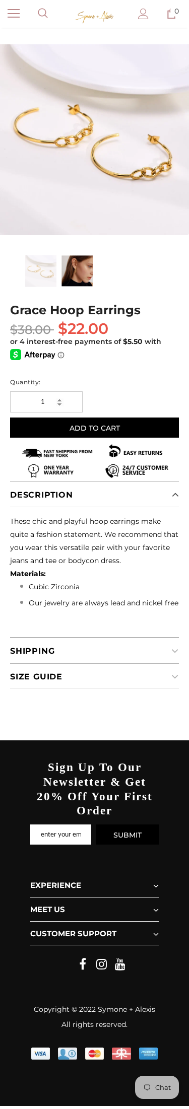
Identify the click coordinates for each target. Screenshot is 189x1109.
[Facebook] (83, 964)
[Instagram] (101, 964)
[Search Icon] (43, 14)
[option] (94, 140)
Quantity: (25, 382)
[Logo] (94, 17)
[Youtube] (120, 964)
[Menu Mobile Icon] (14, 14)
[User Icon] (143, 14)
